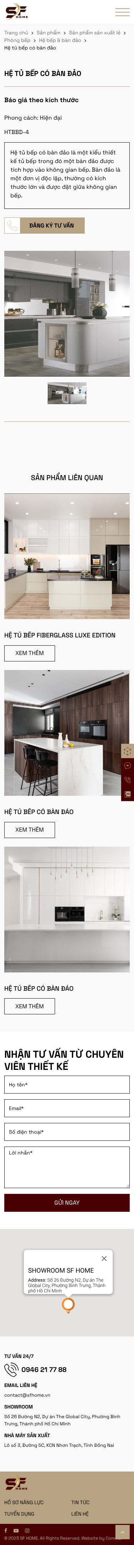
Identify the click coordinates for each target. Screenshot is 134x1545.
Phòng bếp (17, 40)
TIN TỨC (80, 1502)
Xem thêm (29, 653)
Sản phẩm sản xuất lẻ (94, 33)
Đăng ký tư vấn (51, 225)
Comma (113, 1538)
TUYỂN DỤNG (19, 1514)
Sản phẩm (49, 33)
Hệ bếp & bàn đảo (60, 40)
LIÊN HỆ (80, 1514)
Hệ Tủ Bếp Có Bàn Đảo (39, 812)
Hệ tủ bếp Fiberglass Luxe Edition (59, 635)
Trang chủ (16, 33)
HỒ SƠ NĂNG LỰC (24, 1502)
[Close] (104, 1258)
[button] (68, 1306)
